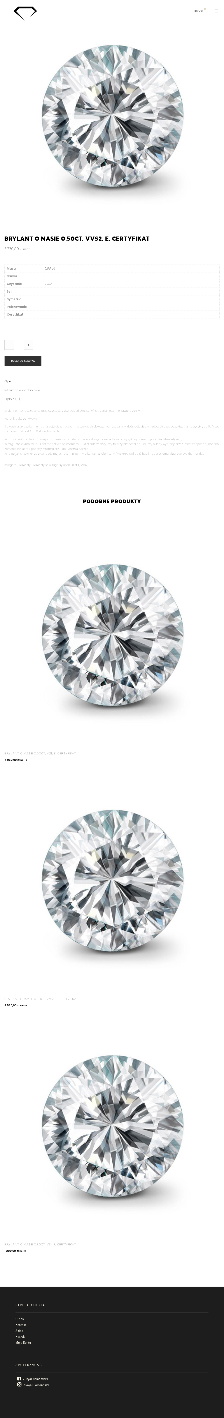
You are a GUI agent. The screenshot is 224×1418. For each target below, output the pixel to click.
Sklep (19, 1331)
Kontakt (21, 1325)
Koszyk (20, 1337)
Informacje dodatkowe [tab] (22, 390)
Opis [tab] (8, 381)
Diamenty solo (41, 465)
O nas (20, 1319)
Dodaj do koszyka (23, 360)
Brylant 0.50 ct (67, 465)
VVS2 (84, 465)
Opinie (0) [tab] (12, 399)
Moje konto (23, 1343)
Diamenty (24, 465)
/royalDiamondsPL (35, 1379)
